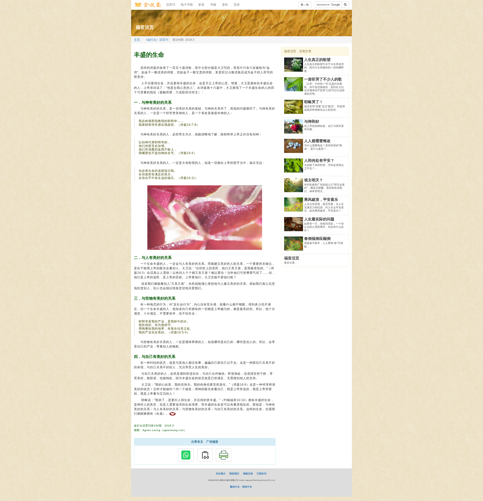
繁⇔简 (305, 4)
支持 (237, 4)
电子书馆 (187, 4)
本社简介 (221, 473)
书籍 (213, 4)
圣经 (225, 4)
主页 (137, 39)
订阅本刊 (261, 473)
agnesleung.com (173, 430)
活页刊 (170, 4)
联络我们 (234, 473)
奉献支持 (248, 473)
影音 (201, 4)
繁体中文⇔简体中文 (241, 486)
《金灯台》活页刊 (156, 39)
